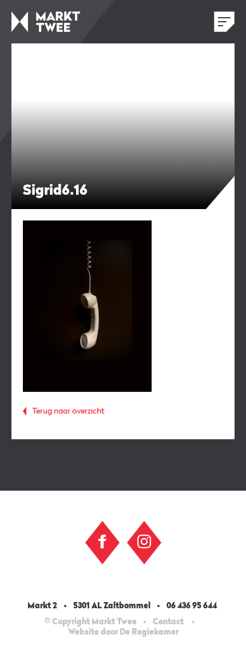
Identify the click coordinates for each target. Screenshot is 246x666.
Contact (168, 622)
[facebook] (102, 541)
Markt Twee (45, 21)
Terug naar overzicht (68, 411)
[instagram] (144, 541)
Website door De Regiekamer (123, 632)
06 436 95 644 (192, 606)
